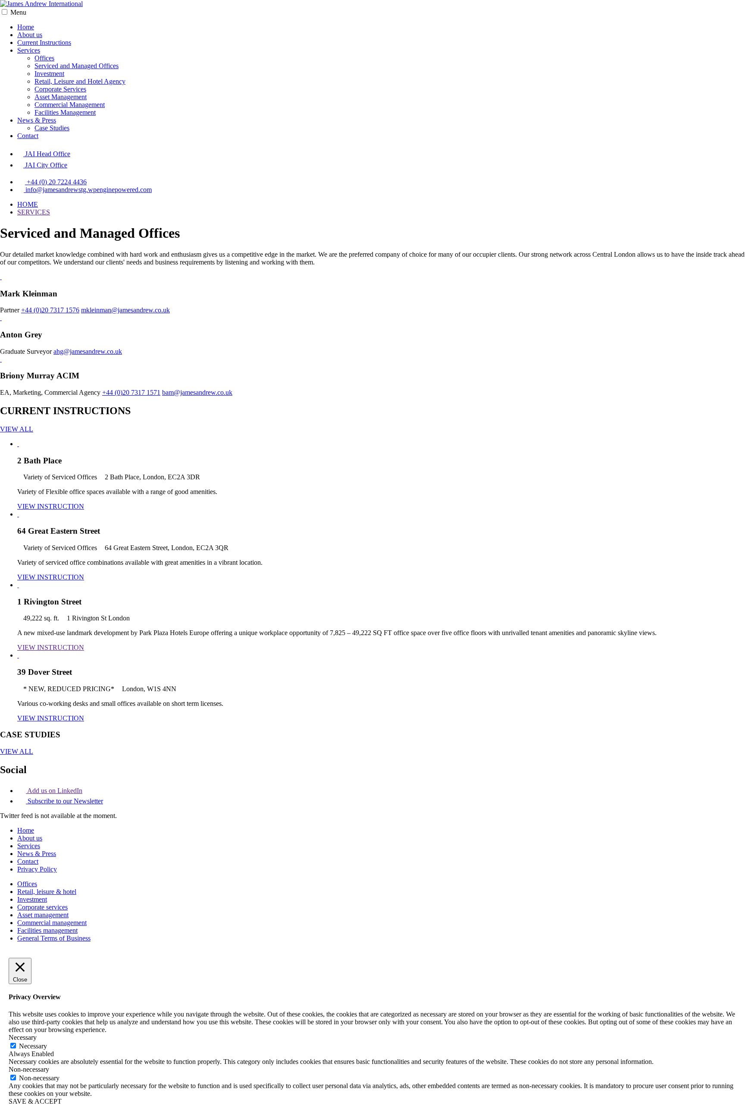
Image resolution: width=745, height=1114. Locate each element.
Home (25, 27)
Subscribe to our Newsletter (64, 801)
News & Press (36, 120)
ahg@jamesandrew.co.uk (87, 351)
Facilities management (47, 930)
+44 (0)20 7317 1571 (131, 392)
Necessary (33, 1046)
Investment (49, 73)
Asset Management (60, 97)
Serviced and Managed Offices (76, 65)
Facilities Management (65, 112)
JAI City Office (45, 165)
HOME (27, 204)
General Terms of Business (54, 938)
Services (28, 50)
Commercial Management (69, 104)
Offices (44, 58)
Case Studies (51, 128)
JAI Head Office (46, 153)
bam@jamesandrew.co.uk (197, 392)
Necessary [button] (23, 1037)
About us (29, 34)
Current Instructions (44, 42)
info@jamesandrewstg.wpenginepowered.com (88, 189)
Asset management (43, 915)
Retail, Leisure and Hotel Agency (79, 81)
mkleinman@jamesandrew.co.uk (125, 310)
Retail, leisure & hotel (46, 891)
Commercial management (52, 922)
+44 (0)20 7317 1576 (50, 310)
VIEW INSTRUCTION (50, 506)
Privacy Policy (37, 869)
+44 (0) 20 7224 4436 (56, 182)
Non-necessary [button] (29, 1069)
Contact (27, 135)
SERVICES (33, 212)
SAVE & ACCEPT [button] (35, 1101)
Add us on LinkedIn (54, 790)
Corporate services (42, 907)
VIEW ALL (16, 429)
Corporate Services (60, 89)
